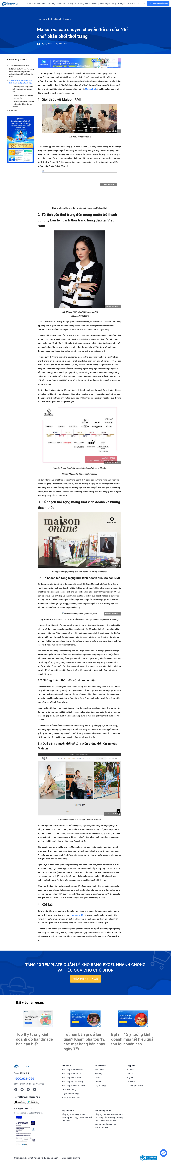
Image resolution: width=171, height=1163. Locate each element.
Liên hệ (98, 1081)
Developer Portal (135, 1085)
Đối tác (130, 1069)
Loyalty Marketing (70, 1093)
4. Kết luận (13, 110)
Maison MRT (77, 915)
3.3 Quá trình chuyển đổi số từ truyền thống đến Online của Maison (23, 104)
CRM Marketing (69, 1089)
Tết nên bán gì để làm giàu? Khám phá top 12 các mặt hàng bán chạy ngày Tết (84, 1041)
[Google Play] (33, 1101)
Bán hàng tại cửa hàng (72, 1081)
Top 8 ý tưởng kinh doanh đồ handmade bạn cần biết (34, 1039)
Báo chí (130, 1073)
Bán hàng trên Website (72, 1069)
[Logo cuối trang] (22, 1066)
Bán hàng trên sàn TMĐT (73, 1085)
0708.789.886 (101, 1127)
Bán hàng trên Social (71, 1073)
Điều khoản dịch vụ (71, 1158)
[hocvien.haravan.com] (10, 3)
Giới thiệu (99, 1069)
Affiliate (131, 1081)
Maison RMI (90, 89)
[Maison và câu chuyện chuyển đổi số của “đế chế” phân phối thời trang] (38, 1018)
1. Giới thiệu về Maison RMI (19, 65)
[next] (144, 3)
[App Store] (20, 1101)
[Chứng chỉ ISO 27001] (25, 1132)
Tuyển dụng (100, 1085)
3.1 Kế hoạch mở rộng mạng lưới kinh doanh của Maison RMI (23, 89)
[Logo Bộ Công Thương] (148, 1158)
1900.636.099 (24, 1078)
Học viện (99, 1073)
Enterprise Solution (70, 1097)
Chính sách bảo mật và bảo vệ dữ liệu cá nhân (36, 1158)
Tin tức (98, 1077)
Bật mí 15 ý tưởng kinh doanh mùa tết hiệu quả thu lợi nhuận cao (132, 1039)
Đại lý (130, 1077)
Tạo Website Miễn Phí (158, 3)
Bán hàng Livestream (71, 1077)
